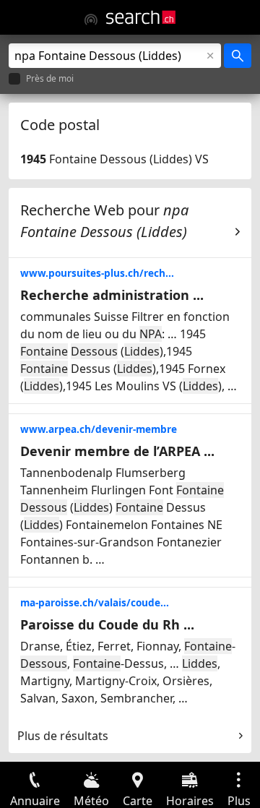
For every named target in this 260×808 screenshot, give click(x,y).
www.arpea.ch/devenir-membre (98, 429)
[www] (91, 19)
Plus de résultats (62, 736)
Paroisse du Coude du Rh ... (107, 624)
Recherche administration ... (112, 295)
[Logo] (141, 17)
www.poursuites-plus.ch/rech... (97, 273)
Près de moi (50, 79)
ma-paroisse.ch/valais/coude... (94, 602)
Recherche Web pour (104, 220)
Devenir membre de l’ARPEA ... (117, 451)
